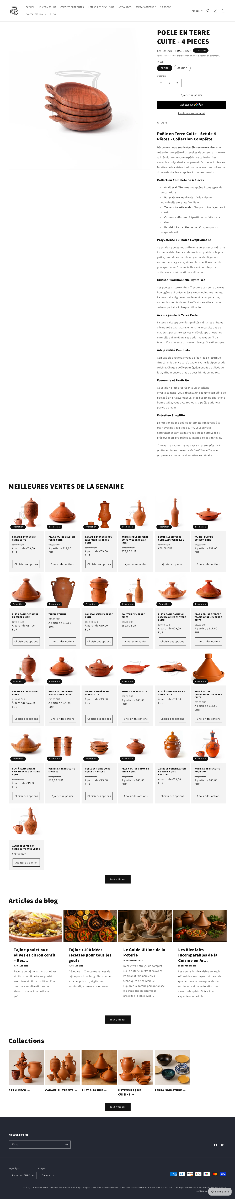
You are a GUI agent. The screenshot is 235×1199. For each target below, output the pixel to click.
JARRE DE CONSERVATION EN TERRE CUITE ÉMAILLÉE (172, 772)
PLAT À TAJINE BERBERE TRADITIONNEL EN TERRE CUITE (208, 617)
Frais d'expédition (180, 55)
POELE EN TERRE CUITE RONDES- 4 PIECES (97, 770)
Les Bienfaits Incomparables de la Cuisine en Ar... (197, 955)
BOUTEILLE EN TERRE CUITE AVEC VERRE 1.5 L (171, 538)
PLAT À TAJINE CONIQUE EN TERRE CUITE (25, 616)
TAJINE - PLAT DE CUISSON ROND (204, 538)
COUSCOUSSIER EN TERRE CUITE (99, 616)
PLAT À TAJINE (92, 1090)
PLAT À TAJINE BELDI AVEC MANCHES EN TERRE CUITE (26, 772)
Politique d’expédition (186, 1187)
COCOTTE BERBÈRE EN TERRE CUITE (97, 693)
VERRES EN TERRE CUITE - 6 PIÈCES (62, 770)
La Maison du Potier (40, 1187)
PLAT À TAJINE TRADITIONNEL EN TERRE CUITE (208, 694)
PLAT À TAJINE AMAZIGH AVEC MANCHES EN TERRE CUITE (172, 617)
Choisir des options (26, 564)
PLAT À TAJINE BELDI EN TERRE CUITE (62, 538)
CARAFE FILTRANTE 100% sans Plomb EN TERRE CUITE (98, 540)
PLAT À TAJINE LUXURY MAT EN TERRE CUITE (61, 693)
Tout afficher (117, 879)
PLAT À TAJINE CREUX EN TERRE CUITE (135, 770)
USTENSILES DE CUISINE (129, 1092)
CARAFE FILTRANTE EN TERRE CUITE (24, 538)
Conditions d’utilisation (161, 1187)
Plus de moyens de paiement (191, 113)
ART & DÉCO (17, 1090)
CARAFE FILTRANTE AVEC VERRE (25, 693)
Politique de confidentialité (134, 1187)
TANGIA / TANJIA (57, 614)
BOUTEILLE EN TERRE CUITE (133, 616)
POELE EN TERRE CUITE (134, 691)
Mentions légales (203, 1191)
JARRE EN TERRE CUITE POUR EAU (207, 770)
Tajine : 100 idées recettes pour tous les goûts (90, 955)
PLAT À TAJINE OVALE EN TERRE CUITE (171, 693)
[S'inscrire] (66, 1145)
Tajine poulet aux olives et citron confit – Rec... (35, 955)
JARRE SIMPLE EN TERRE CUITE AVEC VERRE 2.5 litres (135, 540)
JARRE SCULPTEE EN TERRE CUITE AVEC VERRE (26, 848)
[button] (208, 10)
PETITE (165, 68)
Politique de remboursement (106, 1187)
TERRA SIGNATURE (168, 1090)
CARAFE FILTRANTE (59, 1090)
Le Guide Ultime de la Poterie (144, 952)
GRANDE (182, 68)
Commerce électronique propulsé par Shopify (69, 1187)
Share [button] (164, 122)
